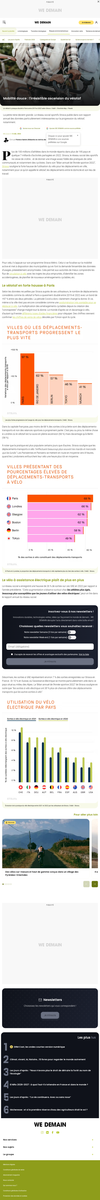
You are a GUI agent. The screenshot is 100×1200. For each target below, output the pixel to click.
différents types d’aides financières (39, 313)
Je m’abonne (86, 22)
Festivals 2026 (30, 40)
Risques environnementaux (58, 31)
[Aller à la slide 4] (9, 884)
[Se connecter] (96, 22)
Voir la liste (84, 654)
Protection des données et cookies (15, 1196)
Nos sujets (8, 1147)
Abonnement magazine (11, 1175)
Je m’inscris (50, 1015)
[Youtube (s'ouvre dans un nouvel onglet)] (57, 1132)
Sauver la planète (8, 31)
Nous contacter (8, 1180)
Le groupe (8, 1154)
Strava (5, 166)
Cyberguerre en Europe (48, 40)
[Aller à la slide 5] (10, 884)
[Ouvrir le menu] (4, 22)
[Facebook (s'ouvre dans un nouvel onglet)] (52, 1132)
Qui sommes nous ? (10, 1185)
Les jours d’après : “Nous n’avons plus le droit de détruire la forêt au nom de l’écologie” (50, 1072)
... (12, 47)
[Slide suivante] (95, 884)
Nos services (10, 1139)
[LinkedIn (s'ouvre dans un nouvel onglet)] (47, 1132)
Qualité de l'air (66, 40)
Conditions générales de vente (13, 1170)
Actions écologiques (21, 31)
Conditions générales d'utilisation (15, 1191)
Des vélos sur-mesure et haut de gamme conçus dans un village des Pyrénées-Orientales (41, 873)
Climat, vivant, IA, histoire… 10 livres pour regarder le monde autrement (48, 1059)
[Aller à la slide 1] (3, 884)
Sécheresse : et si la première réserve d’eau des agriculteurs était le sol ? (49, 1109)
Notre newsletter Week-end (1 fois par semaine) (45, 637)
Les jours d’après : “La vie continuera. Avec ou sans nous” (40, 1097)
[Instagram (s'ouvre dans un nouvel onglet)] (42, 1132)
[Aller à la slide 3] (7, 884)
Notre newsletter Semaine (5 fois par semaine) (45, 632)
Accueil (5, 47)
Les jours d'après (14, 40)
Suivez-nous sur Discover (31, 128)
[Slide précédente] (86, 884)
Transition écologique (38, 31)
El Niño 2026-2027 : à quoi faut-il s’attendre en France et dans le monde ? (49, 1084)
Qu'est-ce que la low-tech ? (85, 40)
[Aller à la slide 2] (5, 884)
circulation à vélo (18, 273)
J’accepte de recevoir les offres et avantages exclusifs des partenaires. (51, 654)
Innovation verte (77, 31)
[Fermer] (78, 135)
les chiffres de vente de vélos (27, 317)
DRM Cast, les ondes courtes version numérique (39, 1046)
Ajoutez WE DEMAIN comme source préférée (64, 128)
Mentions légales (9, 1164)
